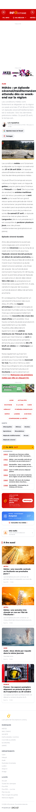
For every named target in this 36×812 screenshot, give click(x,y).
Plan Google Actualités (10, 795)
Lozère (17, 414)
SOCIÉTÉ (5, 734)
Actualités (22, 400)
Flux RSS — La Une (8, 789)
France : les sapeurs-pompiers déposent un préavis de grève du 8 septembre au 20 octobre (17, 689)
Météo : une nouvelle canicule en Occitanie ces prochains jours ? (17, 571)
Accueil (4, 781)
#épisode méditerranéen (11, 435)
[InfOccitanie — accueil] (18, 12)
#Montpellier (7, 427)
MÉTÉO (4, 729)
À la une (19, 405)
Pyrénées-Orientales (23, 409)
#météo (27, 427)
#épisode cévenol (9, 439)
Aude (4, 84)
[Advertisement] (18, 43)
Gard (30, 405)
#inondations (19, 431)
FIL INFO (6, 18)
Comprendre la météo (18, 418)
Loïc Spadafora (13, 123)
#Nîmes (18, 427)
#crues (26, 435)
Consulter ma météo (19, 522)
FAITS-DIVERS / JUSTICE (10, 737)
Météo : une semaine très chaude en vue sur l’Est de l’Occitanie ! (16, 612)
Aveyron (27, 414)
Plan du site (6, 792)
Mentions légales (8, 798)
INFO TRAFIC (6, 731)
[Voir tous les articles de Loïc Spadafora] (4, 124)
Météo (7, 414)
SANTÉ (4, 745)
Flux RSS (5, 786)
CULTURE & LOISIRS (9, 740)
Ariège (4, 771)
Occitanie (8, 405)
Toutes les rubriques (9, 783)
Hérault (7, 409)
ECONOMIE (6, 743)
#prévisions (7, 431)
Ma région (20, 17)
